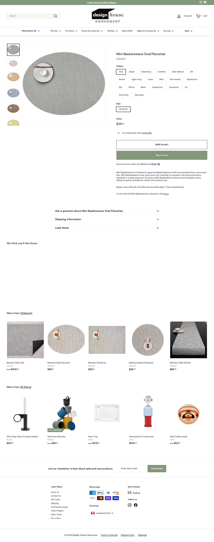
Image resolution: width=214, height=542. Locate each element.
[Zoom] (64, 85)
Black (143, 87)
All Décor (25, 387)
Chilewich (121, 58)
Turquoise (174, 87)
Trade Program (57, 510)
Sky (120, 87)
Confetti (162, 71)
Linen (150, 79)
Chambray (146, 71)
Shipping (55, 503)
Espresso (139, 95)
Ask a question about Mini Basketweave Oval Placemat (89, 211)
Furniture (70, 31)
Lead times (62, 227)
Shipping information (68, 219)
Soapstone (157, 87)
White (131, 87)
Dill (191, 71)
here (166, 193)
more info (146, 133)
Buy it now (162, 155)
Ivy (186, 87)
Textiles (111, 31)
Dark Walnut (178, 71)
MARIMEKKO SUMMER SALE (101, 2)
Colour (119, 66)
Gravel (122, 79)
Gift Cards (55, 499)
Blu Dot (54, 31)
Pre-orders (56, 518)
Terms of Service (109, 535)
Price (119, 119)
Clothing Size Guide (59, 507)
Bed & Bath (127, 31)
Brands (167, 31)
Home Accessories (91, 31)
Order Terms (56, 514)
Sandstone (192, 79)
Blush (132, 71)
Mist (161, 79)
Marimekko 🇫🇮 (29, 31)
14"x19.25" (123, 109)
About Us (55, 492)
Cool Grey (124, 95)
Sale (187, 31)
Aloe (121, 71)
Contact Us (56, 496)
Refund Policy (128, 535)
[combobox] (33, 16)
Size (118, 103)
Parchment (175, 79)
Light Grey (137, 79)
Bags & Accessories (147, 31)
